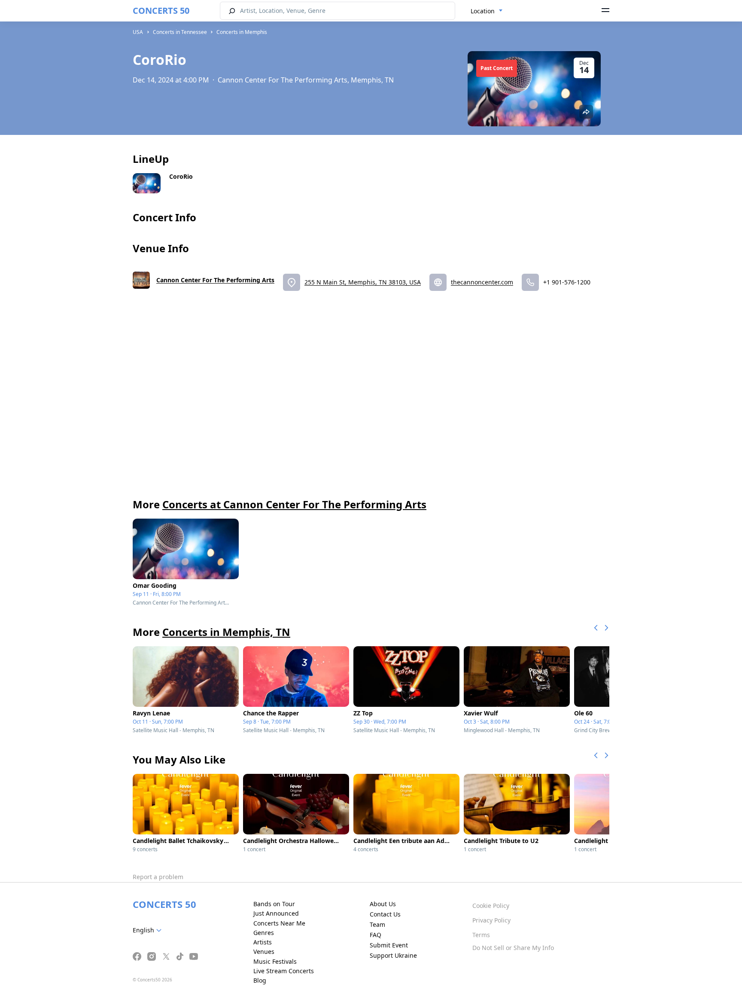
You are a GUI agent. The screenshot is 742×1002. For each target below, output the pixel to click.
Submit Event (389, 945)
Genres (263, 933)
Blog (259, 980)
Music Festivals (275, 961)
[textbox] (149, 930)
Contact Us (385, 914)
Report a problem (158, 877)
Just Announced (276, 913)
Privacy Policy (491, 920)
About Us (383, 904)
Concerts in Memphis (241, 32)
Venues (263, 951)
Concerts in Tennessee (180, 32)
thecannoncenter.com (482, 282)
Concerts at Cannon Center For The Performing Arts (294, 504)
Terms (481, 935)
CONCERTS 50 (161, 10)
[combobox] (487, 11)
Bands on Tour (274, 904)
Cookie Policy (490, 905)
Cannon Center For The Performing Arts (215, 280)
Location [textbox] (483, 11)
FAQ (375, 935)
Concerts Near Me (279, 923)
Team (377, 924)
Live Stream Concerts (283, 971)
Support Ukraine (393, 955)
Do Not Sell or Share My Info (513, 948)
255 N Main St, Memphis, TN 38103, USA (362, 282)
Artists (262, 942)
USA (138, 32)
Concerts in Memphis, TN (226, 632)
